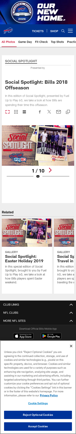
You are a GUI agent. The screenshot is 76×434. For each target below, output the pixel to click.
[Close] (71, 346)
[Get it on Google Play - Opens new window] (51, 338)
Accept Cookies (38, 426)
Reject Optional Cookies (38, 414)
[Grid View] (16, 112)
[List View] (24, 112)
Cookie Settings (38, 403)
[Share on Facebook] (40, 113)
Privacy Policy (49, 395)
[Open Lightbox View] (38, 154)
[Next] (50, 170)
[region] (38, 387)
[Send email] (59, 113)
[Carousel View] (7, 112)
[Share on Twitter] (49, 113)
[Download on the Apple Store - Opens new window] (23, 336)
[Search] (63, 31)
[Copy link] (68, 112)
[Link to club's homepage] (8, 29)
